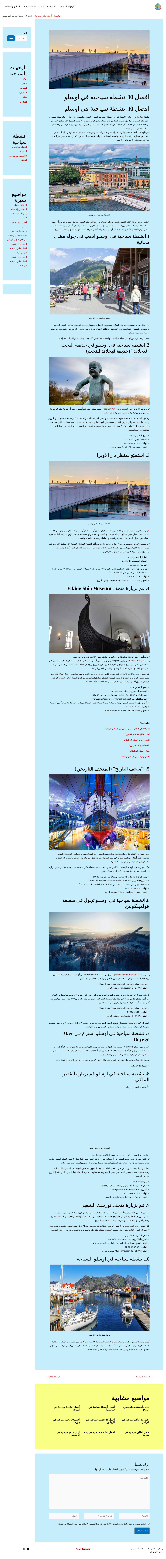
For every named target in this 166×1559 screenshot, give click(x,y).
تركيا (25, 78)
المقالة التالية (52, 1376)
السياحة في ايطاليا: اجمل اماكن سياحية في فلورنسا (127, 728)
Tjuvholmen (132, 1349)
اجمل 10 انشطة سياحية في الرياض (100, 1421)
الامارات (23, 102)
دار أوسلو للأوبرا (143, 530)
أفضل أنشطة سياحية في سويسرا (102, 1408)
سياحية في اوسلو (135, 117)
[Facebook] (28, 1549)
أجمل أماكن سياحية (43, 16)
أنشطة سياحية (30, 6)
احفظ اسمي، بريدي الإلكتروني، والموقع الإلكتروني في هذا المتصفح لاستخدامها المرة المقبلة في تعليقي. (101, 1524)
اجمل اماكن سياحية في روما (137, 734)
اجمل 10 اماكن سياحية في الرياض (136, 1421)
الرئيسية (57, 16)
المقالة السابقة (144, 1376)
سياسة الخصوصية (137, 1548)
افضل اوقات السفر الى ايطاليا (136, 740)
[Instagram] (24, 1549)
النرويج (58, 229)
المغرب (23, 88)
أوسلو (83, 124)
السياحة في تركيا (47, 6)
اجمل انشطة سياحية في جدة (99, 1432)
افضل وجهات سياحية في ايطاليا (136, 756)
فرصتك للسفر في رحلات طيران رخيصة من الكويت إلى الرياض (17, 235)
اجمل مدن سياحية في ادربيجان (68, 1433)
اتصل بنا (151, 1548)
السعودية (23, 92)
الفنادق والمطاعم (12, 6)
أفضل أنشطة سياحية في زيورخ (136, 1408)
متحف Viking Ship (137, 660)
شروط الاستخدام (157, 1552)
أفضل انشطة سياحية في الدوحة (67, 1408)
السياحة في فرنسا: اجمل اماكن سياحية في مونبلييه (18, 248)
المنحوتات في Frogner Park (115, 409)
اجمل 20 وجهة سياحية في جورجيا (66, 1421)
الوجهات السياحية (66, 6)
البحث (24, 33)
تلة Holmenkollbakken (129, 974)
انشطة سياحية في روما (139, 745)
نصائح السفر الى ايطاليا (139, 751)
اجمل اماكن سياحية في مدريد (137, 1433)
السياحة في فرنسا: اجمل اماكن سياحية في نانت (18, 261)
